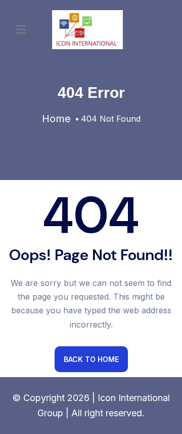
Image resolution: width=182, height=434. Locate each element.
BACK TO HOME (91, 359)
